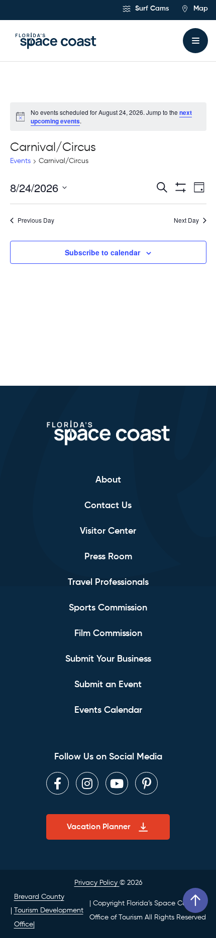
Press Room (108, 556)
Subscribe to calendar (102, 252)
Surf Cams (151, 8)
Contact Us (108, 505)
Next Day (186, 220)
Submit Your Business (108, 659)
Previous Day (36, 220)
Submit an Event (108, 684)
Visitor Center (108, 531)
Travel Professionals (108, 582)
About (108, 480)
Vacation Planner (98, 827)
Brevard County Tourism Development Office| (48, 910)
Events (20, 161)
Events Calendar (108, 710)
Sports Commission (108, 607)
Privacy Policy (97, 882)
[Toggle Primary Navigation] (195, 40)
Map (199, 8)
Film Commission (108, 633)
